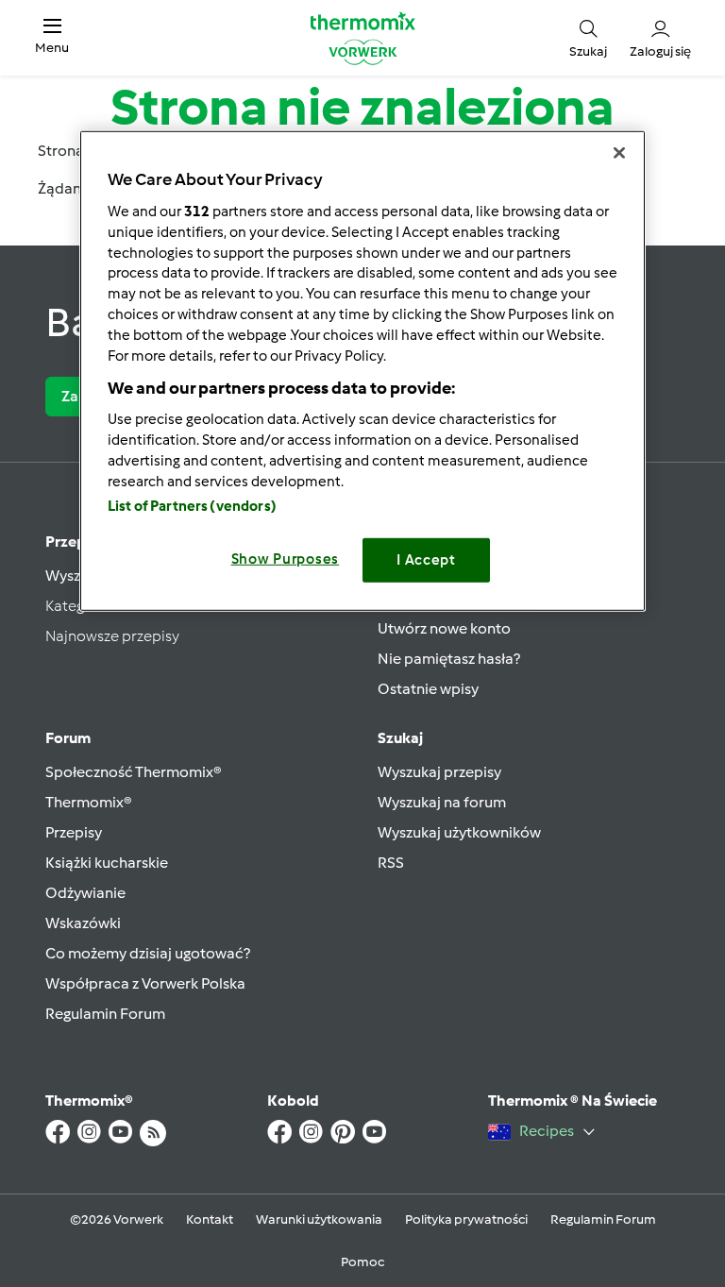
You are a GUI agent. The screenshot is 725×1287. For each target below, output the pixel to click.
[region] (362, 370)
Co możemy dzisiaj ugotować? (147, 953)
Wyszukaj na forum (442, 802)
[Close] (619, 153)
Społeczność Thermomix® (133, 772)
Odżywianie (85, 893)
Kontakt (209, 1219)
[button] (52, 37)
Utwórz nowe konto (444, 628)
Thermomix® (88, 802)
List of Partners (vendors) (192, 506)
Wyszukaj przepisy (439, 772)
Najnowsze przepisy (112, 636)
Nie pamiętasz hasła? (449, 659)
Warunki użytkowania (319, 1219)
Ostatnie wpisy (428, 689)
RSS (391, 863)
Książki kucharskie (106, 863)
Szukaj (400, 738)
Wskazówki (83, 923)
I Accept (426, 559)
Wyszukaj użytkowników (459, 832)
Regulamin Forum (105, 1014)
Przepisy (75, 541)
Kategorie (78, 606)
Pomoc (362, 1262)
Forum (68, 738)
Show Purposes (285, 558)
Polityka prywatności (466, 1219)
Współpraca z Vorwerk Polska (145, 983)
